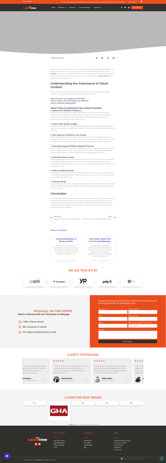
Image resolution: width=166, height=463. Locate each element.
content (53, 73)
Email (100, 316)
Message (101, 330)
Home (53, 7)
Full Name (101, 309)
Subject (100, 323)
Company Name (133, 309)
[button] (97, 58)
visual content (102, 76)
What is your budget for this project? (140, 323)
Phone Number (133, 316)
